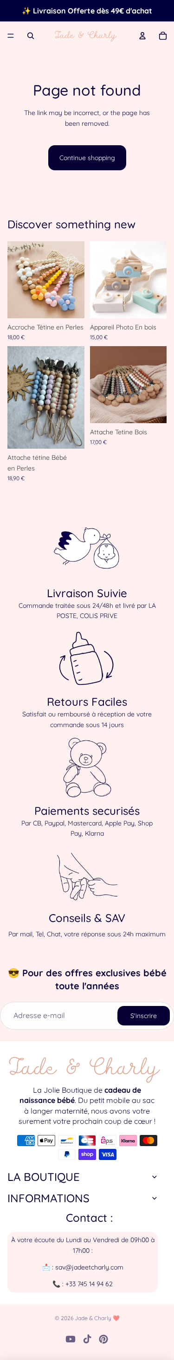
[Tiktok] (87, 1339)
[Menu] (10, 35)
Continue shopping (87, 158)
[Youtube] (70, 1339)
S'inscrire (143, 1016)
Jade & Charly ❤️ (97, 1318)
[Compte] (142, 36)
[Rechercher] (30, 36)
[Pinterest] (103, 1339)
